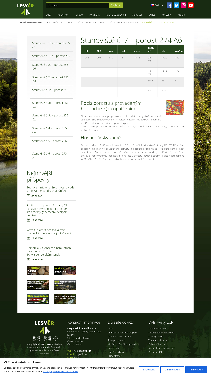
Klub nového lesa (156, 344)
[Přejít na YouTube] (191, 5)
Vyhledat (116, 5)
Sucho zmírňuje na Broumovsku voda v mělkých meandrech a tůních (50, 189)
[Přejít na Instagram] (183, 5)
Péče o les (58, 22)
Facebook (34, 338)
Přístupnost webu (116, 340)
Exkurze (134, 22)
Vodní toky (63, 14)
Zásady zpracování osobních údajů (60, 371)
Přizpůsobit (149, 369)
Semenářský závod (157, 328)
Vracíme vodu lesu (157, 340)
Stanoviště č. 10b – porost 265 (51, 56)
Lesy (48, 14)
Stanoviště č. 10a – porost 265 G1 (51, 45)
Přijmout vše (196, 369)
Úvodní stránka (25, 9)
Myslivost (94, 14)
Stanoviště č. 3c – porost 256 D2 (50, 117)
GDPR (110, 328)
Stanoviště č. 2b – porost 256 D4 (50, 79)
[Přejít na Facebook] (169, 5)
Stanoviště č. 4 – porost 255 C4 (49, 130)
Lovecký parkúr (155, 336)
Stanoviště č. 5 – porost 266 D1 (49, 143)
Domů (47, 22)
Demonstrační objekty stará (81, 22)
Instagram (45, 338)
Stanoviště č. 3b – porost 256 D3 (50, 105)
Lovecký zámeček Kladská (161, 332)
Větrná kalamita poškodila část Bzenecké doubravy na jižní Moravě (49, 231)
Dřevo (79, 14)
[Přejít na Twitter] (176, 5)
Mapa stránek (115, 355)
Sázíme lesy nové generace (161, 348)
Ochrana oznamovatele (119, 336)
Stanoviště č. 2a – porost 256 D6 (50, 66)
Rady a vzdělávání (116, 14)
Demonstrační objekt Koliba (113, 22)
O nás (152, 14)
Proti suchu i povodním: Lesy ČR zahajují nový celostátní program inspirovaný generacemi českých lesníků (47, 210)
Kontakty (166, 14)
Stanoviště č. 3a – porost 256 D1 (50, 92)
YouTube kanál (50, 338)
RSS (55, 338)
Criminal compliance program (122, 332)
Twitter (39, 338)
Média (181, 14)
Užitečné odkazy (116, 352)
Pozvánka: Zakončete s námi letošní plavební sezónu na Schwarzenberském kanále (49, 251)
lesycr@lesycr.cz (83, 354)
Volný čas (137, 14)
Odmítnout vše (172, 369)
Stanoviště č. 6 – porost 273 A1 (49, 155)
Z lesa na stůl (155, 352)
